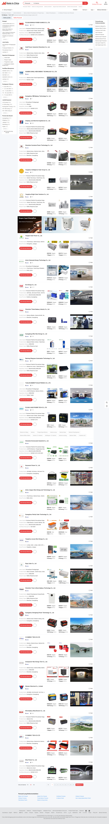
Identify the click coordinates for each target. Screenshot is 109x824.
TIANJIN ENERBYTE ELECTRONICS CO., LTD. (38, 383)
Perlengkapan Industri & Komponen (8, 26)
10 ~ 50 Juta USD (7, 93)
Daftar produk (6, 17)
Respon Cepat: (22, 55)
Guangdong (6, 118)
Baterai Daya (63, 432)
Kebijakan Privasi (47, 810)
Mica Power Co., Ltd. (31, 760)
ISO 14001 (6, 73)
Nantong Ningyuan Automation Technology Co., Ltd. (40, 358)
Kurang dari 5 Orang (8, 106)
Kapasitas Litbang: (24, 32)
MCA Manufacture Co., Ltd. (35, 711)
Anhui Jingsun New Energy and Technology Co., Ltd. (40, 490)
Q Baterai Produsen (80, 796)
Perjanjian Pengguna (37, 810)
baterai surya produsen (72, 6)
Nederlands (75, 812)
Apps (92, 10)
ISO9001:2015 (7, 70)
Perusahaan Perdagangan (8, 45)
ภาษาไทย (85, 812)
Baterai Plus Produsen (42, 796)
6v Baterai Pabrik (60, 798)
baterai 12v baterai (37, 435)
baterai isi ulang (63, 435)
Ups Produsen (98, 32)
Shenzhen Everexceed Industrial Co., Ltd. (37, 441)
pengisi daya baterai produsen (59, 6)
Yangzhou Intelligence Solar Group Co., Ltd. (37, 170)
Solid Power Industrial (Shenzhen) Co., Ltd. (37, 47)
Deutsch (41, 812)
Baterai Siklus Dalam (25, 435)
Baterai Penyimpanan (74, 432)
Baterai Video (73, 435)
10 (27, 784)
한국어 (65, 812)
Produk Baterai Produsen (42, 798)
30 (30, 784)
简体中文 (15, 812)
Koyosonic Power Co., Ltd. (32, 465)
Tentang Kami (22, 810)
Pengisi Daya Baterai (42, 432)
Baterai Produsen (99, 34)
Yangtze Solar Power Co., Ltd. (33, 236)
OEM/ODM (7, 57)
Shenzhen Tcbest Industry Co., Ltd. (37, 309)
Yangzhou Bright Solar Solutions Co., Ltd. (37, 194)
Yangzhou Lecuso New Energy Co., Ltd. (36, 539)
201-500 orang (7, 108)
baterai (32, 432)
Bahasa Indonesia (103, 812)
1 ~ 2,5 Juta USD (7, 88)
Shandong (6, 124)
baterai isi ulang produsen (37, 6)
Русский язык (59, 812)
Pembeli (75, 10)
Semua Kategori (8, 10)
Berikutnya (78, 784)
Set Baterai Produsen (61, 796)
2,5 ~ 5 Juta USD (7, 90)
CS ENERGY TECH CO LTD (32, 637)
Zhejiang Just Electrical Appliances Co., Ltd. (37, 121)
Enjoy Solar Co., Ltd (30, 563)
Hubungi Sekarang (26, 39)
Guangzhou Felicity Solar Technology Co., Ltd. (38, 514)
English (10, 812)
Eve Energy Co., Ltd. (31, 285)
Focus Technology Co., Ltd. (50, 815)
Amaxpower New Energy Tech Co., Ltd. (36, 662)
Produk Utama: (23, 30)
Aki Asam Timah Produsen (101, 43)
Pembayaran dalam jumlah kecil (8, 64)
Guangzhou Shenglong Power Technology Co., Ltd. (39, 613)
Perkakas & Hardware (7, 36)
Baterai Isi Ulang (24, 432)
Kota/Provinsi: (22, 57)
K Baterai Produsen (22, 798)
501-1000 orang (7, 110)
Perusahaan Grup (7, 50)
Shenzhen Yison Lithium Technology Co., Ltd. (40, 588)
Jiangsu (5, 122)
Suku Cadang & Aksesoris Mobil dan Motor (8, 33)
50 (33, 784)
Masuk (105, 4)
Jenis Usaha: (22, 28)
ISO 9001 (5, 75)
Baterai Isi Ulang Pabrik (42, 800)
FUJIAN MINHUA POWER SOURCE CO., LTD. (37, 22)
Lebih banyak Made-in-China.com (60, 810)
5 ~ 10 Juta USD (7, 95)
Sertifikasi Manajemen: (24, 35)
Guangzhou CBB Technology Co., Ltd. (38, 96)
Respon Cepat (7, 60)
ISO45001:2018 (7, 77)
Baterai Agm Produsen (101, 41)
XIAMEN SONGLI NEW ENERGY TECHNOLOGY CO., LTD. (41, 71)
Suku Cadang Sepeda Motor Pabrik (83, 798)
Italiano (52, 812)
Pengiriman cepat (8, 62)
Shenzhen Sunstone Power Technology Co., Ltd (38, 145)
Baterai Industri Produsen (101, 38)
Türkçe (89, 812)
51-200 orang (7, 104)
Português (47, 812)
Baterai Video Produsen (101, 28)
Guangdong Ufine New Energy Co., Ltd (36, 334)
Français (31, 812)
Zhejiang (6, 120)
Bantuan (85, 10)
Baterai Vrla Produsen (23, 796)
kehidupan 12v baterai (50, 435)
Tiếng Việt (95, 812)
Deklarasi (29, 810)
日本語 (26, 812)
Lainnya (5, 52)
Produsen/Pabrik (8, 48)
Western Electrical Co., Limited (34, 686)
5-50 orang (6, 102)
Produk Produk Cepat (73, 810)
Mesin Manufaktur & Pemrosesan (7, 29)
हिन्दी (80, 812)
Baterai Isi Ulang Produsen (102, 26)
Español (36, 812)
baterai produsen (48, 6)
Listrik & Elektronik (8, 23)
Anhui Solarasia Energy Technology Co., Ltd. (38, 260)
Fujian (5, 126)
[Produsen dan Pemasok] (10, 3)
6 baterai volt (82, 435)
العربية (69, 812)
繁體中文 (21, 812)
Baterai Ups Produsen (100, 36)
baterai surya (53, 432)
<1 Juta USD (6, 86)
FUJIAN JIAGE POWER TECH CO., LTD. (36, 407)
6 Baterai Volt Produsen (101, 30)
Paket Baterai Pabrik (22, 800)
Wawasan (81, 810)
